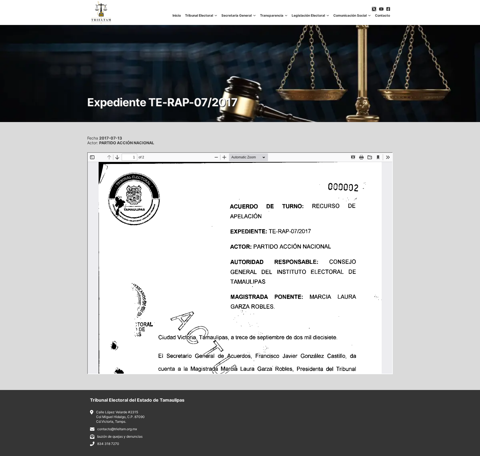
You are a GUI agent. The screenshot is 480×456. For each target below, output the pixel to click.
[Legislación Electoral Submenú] (327, 15)
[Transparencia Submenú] (286, 15)
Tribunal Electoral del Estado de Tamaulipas (137, 400)
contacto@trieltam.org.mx (117, 429)
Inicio (176, 15)
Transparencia (271, 15)
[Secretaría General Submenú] (254, 15)
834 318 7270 (108, 444)
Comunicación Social (350, 15)
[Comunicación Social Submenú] (369, 15)
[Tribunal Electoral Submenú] (215, 15)
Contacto (382, 15)
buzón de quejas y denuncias (119, 436)
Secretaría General (236, 15)
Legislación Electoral (308, 15)
